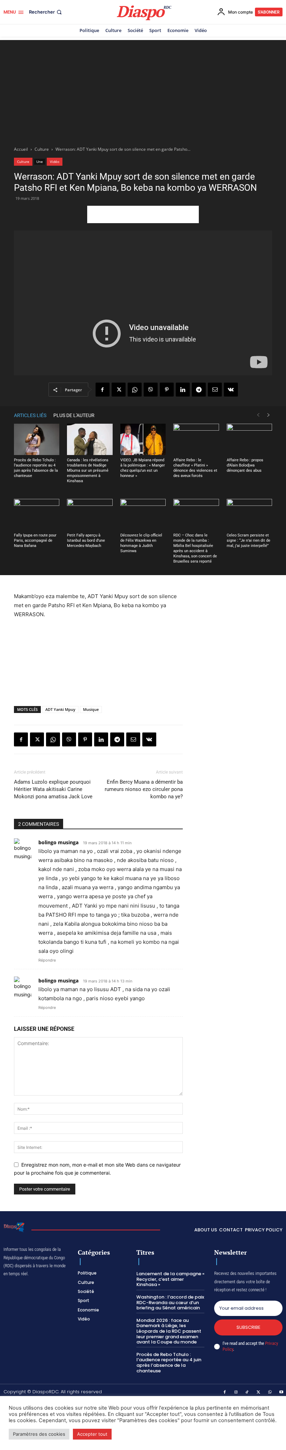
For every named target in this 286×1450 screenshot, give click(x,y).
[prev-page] (258, 415)
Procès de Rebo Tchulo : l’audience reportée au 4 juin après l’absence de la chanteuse (168, 1362)
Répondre (47, 960)
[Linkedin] (183, 390)
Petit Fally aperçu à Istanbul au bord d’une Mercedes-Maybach (86, 540)
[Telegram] (199, 390)
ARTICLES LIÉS (30, 415)
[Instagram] (236, 1392)
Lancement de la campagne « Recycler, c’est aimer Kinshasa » (170, 1279)
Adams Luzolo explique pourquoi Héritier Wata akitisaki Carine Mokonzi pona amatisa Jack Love (53, 789)
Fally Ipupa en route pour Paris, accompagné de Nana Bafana (35, 540)
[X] (119, 390)
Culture (42, 149)
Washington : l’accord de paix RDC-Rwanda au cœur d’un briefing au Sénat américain (170, 1302)
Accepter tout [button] (92, 1434)
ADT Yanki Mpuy (60, 709)
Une (39, 161)
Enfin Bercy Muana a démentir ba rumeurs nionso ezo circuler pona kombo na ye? (144, 789)
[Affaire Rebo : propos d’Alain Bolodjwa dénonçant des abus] (249, 439)
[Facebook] (103, 390)
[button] (46, 12)
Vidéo (54, 161)
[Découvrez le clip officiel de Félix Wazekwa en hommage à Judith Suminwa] (143, 514)
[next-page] (268, 415)
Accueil (21, 149)
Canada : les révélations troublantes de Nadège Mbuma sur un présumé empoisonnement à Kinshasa (87, 470)
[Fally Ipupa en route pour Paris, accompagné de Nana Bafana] (36, 514)
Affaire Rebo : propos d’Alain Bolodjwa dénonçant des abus (245, 465)
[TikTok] (247, 1392)
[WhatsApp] (135, 390)
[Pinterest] (167, 390)
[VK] (231, 390)
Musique (91, 709)
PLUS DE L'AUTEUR (74, 415)
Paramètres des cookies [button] (39, 1434)
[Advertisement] (143, 89)
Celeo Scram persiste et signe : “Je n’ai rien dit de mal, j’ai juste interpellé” (248, 540)
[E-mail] (215, 390)
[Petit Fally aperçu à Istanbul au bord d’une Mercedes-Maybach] (89, 514)
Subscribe (248, 1327)
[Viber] (151, 390)
